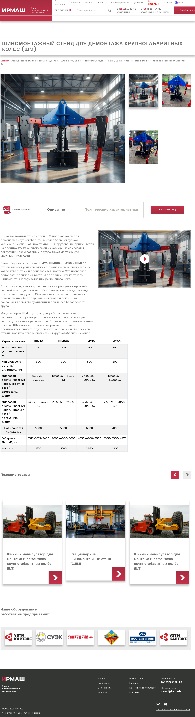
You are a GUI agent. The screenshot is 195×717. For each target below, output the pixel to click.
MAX (180, 2)
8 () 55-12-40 (126, 9)
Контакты (169, 2)
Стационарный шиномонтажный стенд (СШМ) (27, 559)
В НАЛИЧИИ (153, 2)
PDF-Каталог (136, 678)
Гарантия (134, 683)
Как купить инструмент (142, 688)
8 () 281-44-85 (151, 9)
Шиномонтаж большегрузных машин (94, 60)
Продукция (61, 10)
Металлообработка (119, 2)
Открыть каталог (20, 209)
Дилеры (138, 2)
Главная (5, 60)
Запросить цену (167, 209)
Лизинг (89, 2)
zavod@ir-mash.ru (172, 691)
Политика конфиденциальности (173, 709)
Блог (100, 2)
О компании (60, 2)
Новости (75, 2)
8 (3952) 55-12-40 (171, 682)
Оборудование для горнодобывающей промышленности (42, 60)
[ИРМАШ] (15, 10)
